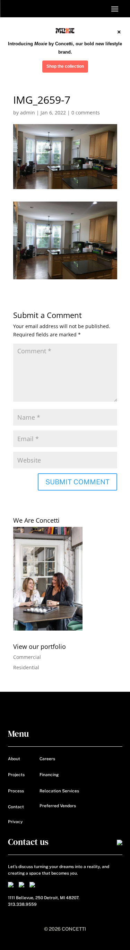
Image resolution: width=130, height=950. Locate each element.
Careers (47, 758)
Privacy (15, 821)
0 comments (85, 112)
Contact (16, 806)
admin (27, 112)
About (14, 758)
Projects (16, 774)
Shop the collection (65, 66)
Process (16, 791)
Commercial (27, 657)
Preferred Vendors (58, 805)
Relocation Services (59, 791)
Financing (49, 774)
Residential (26, 667)
